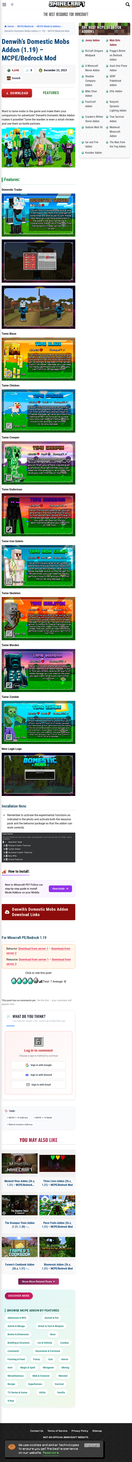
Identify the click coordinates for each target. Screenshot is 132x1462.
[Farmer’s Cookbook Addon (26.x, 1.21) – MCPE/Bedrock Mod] (20, 1247)
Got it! (92, 1446)
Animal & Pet (52, 1317)
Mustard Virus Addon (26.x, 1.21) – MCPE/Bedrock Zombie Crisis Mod (19, 1183)
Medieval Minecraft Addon (115, 132)
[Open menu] (4, 4)
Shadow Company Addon (90, 81)
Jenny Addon (92, 40)
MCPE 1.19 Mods (43, 1117)
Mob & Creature (41, 1375)
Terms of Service (57, 1430)
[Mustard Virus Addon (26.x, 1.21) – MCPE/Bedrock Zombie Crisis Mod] (20, 1163)
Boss (53, 1334)
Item (10, 1367)
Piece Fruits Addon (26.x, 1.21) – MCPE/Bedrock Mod (57, 1224)
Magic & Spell (27, 1367)
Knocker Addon (93, 152)
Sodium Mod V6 (94, 127)
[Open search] (127, 4)
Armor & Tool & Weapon (51, 1326)
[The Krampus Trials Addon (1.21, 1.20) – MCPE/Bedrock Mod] (20, 1205)
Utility (42, 1392)
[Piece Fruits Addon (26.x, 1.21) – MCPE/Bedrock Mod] (57, 1205)
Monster (63, 1375)
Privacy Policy (80, 1430)
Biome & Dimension (18, 1334)
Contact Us (36, 1430)
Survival (59, 1384)
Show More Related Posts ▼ (38, 1281)
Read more (51, 1452)
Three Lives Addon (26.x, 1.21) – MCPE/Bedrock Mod (57, 1183)
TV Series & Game (17, 1392)
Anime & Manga (16, 1326)
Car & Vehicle (44, 1342)
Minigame (48, 1367)
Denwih (16, 78)
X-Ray (11, 1400)
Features (51, 93)
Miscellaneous (16, 1375)
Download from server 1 (33, 948)
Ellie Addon (116, 91)
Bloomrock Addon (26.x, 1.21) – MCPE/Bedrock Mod (57, 1266)
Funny (36, 1359)
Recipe (11, 1384)
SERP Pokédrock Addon (115, 81)
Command (13, 1351)
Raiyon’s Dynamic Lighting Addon (118, 106)
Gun (50, 1359)
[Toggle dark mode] (12, 4)
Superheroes (35, 1384)
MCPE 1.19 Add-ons (18, 1117)
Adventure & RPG (17, 1317)
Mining (65, 1367)
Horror (64, 1359)
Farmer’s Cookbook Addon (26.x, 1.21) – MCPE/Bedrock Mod (19, 1266)
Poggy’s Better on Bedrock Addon (118, 55)
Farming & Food (16, 1359)
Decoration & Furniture (47, 1351)
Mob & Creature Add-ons (21, 1124)
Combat (64, 1342)
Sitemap (97, 1430)
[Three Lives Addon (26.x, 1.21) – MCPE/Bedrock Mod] (57, 1163)
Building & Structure (19, 1342)
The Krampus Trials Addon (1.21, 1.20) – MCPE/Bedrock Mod (20, 1225)
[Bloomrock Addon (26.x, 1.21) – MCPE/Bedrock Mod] (57, 1247)
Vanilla (61, 1392)
